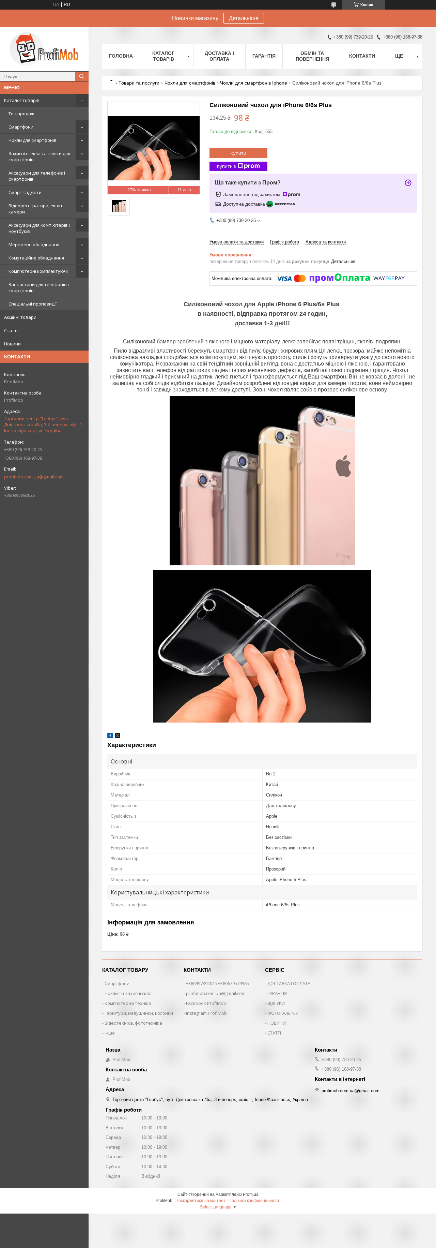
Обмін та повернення (312, 56)
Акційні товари (20, 317)
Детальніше (244, 18)
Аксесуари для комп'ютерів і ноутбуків (39, 228)
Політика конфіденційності (255, 1200)
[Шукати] (82, 76)
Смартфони (21, 127)
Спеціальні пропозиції (33, 304)
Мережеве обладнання (34, 244)
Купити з (226, 166)
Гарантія (264, 56)
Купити (238, 153)
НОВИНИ (276, 1023)
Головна (121, 56)
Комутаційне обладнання (36, 258)
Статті (11, 330)
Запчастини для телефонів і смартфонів (39, 287)
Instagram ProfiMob (206, 1013)
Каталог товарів (22, 100)
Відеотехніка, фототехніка (133, 1023)
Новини (12, 344)
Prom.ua (251, 1194)
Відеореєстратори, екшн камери (35, 209)
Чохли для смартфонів (33, 140)
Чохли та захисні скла (128, 993)
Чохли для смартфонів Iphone (253, 83)
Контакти (362, 56)
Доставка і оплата (219, 56)
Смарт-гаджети (25, 192)
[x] (117, 736)
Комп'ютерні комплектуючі (38, 271)
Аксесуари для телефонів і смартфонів (37, 176)
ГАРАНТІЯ (277, 993)
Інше (110, 1033)
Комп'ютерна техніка (128, 1003)
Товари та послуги (139, 83)
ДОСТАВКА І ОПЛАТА (288, 983)
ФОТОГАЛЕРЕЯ (282, 1013)
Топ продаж (21, 113)
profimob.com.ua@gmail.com (34, 477)
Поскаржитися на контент (200, 1200)
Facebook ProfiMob (206, 1003)
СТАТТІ (274, 1033)
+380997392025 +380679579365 (217, 983)
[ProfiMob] (44, 49)
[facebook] (110, 736)
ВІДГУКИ (276, 1003)
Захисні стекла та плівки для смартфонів (39, 156)
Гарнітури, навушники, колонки (139, 1013)
